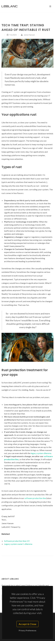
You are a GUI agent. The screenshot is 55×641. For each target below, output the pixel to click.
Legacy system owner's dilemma (18, 544)
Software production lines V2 (17, 541)
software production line (35, 498)
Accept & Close (27, 624)
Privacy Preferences (27, 630)
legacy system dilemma (41, 453)
